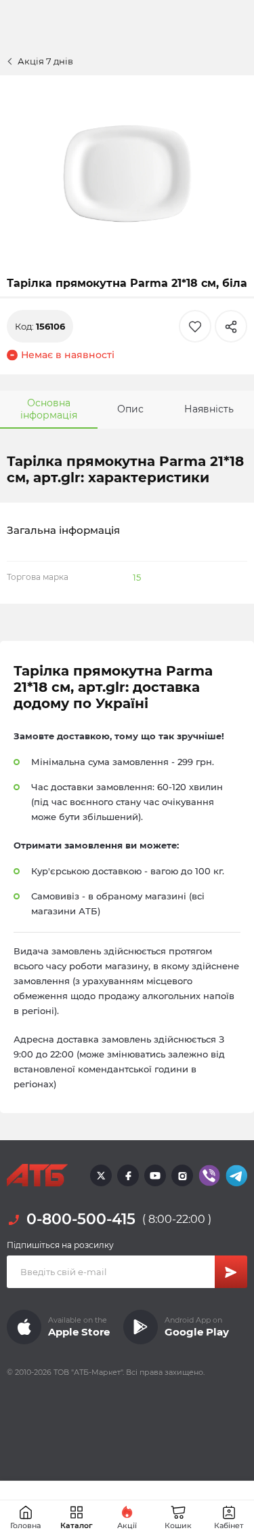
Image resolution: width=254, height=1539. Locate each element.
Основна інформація (48, 409)
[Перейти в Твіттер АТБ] (101, 1175)
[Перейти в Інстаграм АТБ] (182, 1175)
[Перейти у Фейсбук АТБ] (128, 1175)
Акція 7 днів (45, 61)
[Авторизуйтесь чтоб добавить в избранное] (195, 326)
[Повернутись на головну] (37, 1175)
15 (137, 577)
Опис (130, 409)
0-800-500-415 (80, 1219)
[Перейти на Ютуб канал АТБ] (155, 1175)
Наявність (209, 409)
